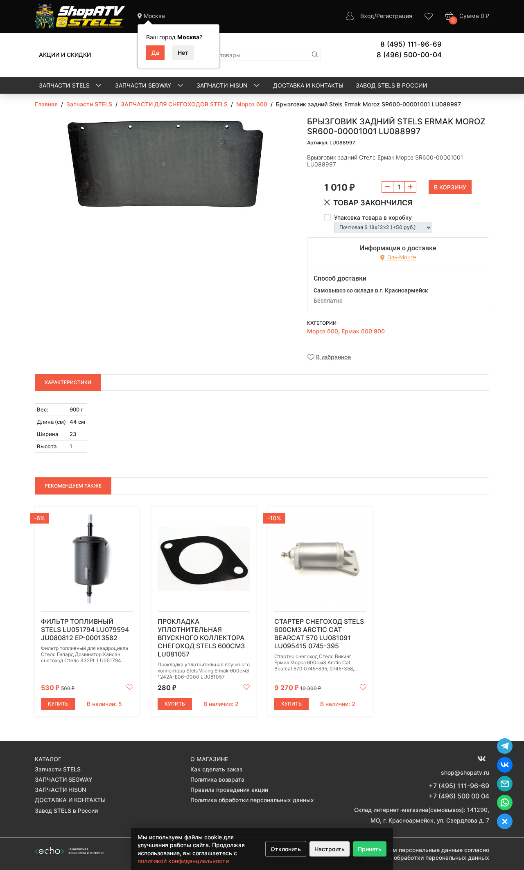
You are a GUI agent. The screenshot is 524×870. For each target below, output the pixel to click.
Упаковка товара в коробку (373, 217)
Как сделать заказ (216, 769)
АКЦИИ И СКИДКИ (65, 54)
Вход (367, 15)
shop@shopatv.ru (465, 772)
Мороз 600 (322, 331)
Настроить (329, 848)
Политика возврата (217, 779)
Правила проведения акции (229, 789)
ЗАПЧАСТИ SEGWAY (144, 85)
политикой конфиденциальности (183, 860)
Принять (370, 848)
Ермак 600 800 (363, 331)
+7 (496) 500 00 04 (459, 796)
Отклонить (286, 848)
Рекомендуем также (73, 486)
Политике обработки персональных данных (427, 857)
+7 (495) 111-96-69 (459, 786)
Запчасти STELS (65, 85)
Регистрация (394, 15)
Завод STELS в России (391, 85)
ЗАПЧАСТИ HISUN (222, 85)
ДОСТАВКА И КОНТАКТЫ (308, 85)
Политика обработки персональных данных (252, 799)
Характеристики (68, 382)
